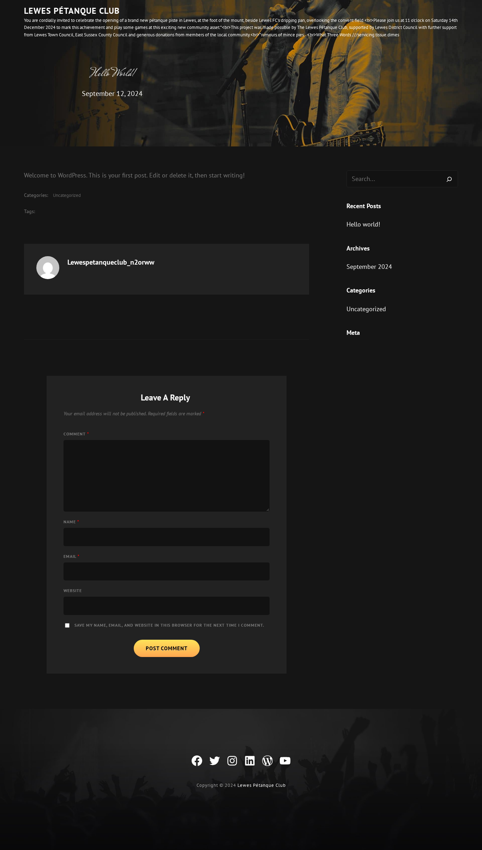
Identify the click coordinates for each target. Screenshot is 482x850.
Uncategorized (67, 195)
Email (72, 556)
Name (71, 521)
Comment (76, 433)
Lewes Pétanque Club (72, 10)
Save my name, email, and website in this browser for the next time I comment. (169, 625)
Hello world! (363, 224)
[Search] (449, 178)
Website (73, 590)
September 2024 (369, 267)
